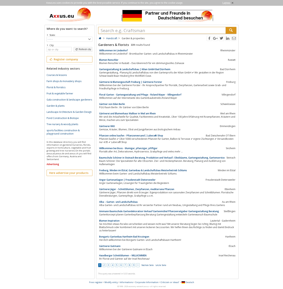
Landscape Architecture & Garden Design (69, 112)
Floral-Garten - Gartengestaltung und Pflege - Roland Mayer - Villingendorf (140, 94)
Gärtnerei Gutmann (110, 246)
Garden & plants (55, 105)
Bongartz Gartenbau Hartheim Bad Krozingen (124, 236)
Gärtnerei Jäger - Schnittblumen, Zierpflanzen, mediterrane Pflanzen (136, 189)
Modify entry (111, 282)
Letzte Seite (161, 265)
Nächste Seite (148, 265)
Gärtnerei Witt (107, 126)
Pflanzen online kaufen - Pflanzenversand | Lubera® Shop (131, 135)
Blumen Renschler (108, 59)
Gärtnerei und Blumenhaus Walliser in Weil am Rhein (127, 113)
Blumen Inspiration (109, 220)
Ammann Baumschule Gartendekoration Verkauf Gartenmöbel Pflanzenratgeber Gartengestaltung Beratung (159, 211)
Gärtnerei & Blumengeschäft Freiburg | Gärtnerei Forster (130, 82)
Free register (96, 282)
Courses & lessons (57, 75)
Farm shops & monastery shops (64, 81)
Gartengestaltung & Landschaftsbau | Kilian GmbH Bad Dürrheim (134, 69)
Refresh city (84, 49)
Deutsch (189, 282)
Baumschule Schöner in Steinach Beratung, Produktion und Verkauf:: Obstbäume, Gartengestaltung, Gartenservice (162, 157)
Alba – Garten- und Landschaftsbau (118, 201)
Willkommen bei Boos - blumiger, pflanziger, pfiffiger (128, 148)
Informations (126, 282)
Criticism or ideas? (169, 282)
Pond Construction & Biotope (63, 118)
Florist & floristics (56, 87)
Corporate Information (146, 282)
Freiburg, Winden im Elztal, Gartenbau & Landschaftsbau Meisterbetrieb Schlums (143, 170)
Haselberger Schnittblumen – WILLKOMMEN (123, 255)
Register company (65, 59)
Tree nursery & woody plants (62, 124)
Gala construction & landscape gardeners (69, 99)
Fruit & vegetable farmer (60, 93)
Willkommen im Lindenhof (113, 50)
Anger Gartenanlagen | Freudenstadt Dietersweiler (127, 179)
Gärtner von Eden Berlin (112, 104)
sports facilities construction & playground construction (63, 132)
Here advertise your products (68, 173)
